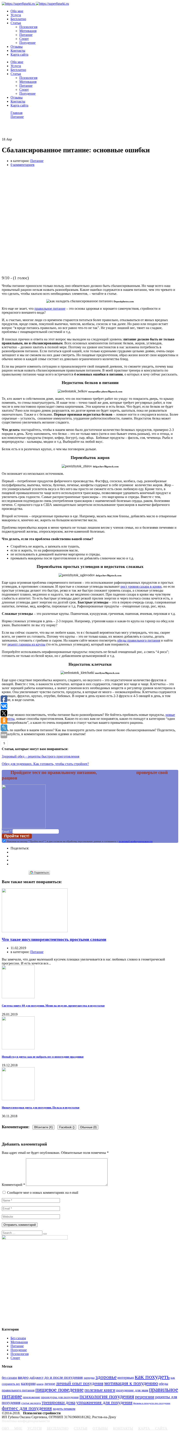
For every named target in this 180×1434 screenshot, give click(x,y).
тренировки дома (58, 1402)
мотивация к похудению (131, 1383)
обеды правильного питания (138, 640)
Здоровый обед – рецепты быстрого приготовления (40, 756)
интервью (125, 1377)
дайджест (36, 1377)
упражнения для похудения (104, 1402)
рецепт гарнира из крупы (26, 644)
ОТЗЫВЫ (100, 1428)
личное (49, 1384)
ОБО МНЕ (12, 1428)
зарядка (89, 1377)
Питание (25, 35)
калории (28, 1383)
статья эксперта (31, 1403)
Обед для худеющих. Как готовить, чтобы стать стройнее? (45, 764)
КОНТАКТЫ (123, 1428)
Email (7, 831)
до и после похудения (63, 1377)
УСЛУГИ (34, 1428)
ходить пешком (64, 1409)
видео (23, 1377)
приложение (31, 1397)
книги (39, 1384)
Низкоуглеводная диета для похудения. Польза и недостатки (40, 1107)
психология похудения (106, 1396)
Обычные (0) (88, 1127)
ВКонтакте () (43, 1127)
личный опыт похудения (79, 1383)
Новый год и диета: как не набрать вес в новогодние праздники (42, 1056)
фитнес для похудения (27, 1408)
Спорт (24, 39)
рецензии (144, 1396)
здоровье (106, 1377)
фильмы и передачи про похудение (151, 1403)
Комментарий (13, 1185)
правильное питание (49, 308)
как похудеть (152, 1376)
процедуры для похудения (60, 1397)
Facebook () (66, 1127)
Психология (28, 27)
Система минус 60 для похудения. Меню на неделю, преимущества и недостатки (53, 1005)
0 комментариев (22, 165)
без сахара (9, 1377)
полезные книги (100, 1390)
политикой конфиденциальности (136, 841)
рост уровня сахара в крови (141, 586)
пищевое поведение (59, 1389)
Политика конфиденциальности (26, 1421)
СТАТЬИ (80, 1428)
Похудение (27, 42)
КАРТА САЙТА (152, 1428)
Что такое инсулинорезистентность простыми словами (54, 939)
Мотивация (27, 31)
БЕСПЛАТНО (57, 1428)
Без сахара (18, 1338)
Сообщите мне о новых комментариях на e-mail (42, 1192)
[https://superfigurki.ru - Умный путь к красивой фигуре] (18, 3)
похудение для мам (132, 1390)
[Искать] (45, 1234)
